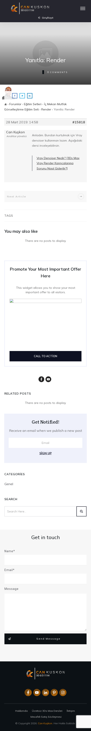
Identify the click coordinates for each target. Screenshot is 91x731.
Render (46, 109)
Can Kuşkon (45, 723)
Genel (8, 484)
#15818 (78, 122)
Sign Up (45, 453)
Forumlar (15, 104)
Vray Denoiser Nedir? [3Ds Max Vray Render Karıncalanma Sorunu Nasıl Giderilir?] (58, 163)
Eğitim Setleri (32, 104)
